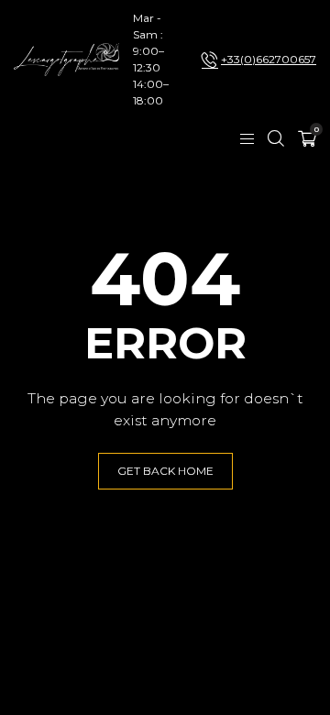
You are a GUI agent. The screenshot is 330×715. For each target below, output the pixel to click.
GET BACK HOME (165, 471)
